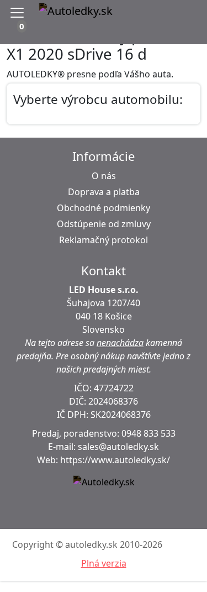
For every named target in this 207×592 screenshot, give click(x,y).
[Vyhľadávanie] (164, 13)
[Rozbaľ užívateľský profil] (192, 13)
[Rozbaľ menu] (19, 12)
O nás (104, 176)
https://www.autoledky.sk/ (115, 460)
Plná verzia (103, 563)
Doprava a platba (104, 192)
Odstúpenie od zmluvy (104, 224)
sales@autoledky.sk (118, 447)
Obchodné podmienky (103, 208)
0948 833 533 (148, 433)
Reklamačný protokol (103, 240)
